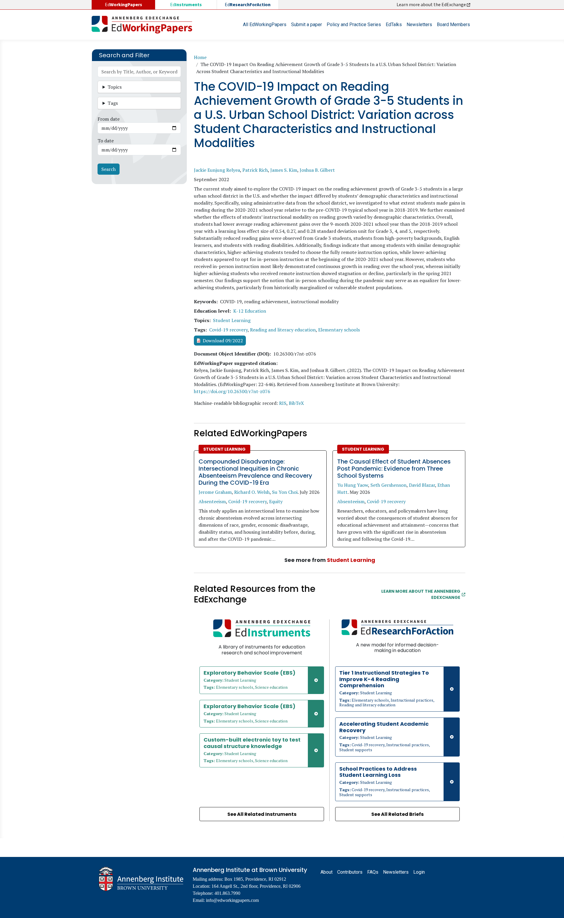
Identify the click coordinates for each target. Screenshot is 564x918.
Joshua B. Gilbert (317, 170)
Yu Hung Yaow (352, 485)
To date (106, 140)
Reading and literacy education (283, 329)
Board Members (453, 24)
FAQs (372, 872)
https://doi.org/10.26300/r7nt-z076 (232, 391)
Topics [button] (115, 87)
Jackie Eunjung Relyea (217, 170)
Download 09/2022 (223, 340)
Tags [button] (113, 103)
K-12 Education (249, 311)
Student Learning (232, 320)
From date (109, 119)
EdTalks (394, 24)
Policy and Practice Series (354, 24)
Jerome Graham (215, 492)
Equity (276, 501)
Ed (186, 4)
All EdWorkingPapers (264, 24)
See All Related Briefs (397, 814)
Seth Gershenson (388, 485)
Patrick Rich (255, 170)
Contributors (349, 872)
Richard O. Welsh (252, 492)
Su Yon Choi (285, 492)
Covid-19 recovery (228, 329)
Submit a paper (306, 24)
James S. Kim (283, 170)
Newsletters (419, 24)
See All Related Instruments (261, 814)
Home (200, 57)
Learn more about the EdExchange (432, 4)
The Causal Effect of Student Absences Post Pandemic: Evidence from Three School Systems (394, 468)
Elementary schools (339, 329)
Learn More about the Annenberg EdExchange (420, 594)
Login (419, 872)
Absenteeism (212, 501)
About (326, 872)
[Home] (144, 24)
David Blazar (422, 485)
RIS (282, 403)
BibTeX (296, 403)
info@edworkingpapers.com (232, 900)
